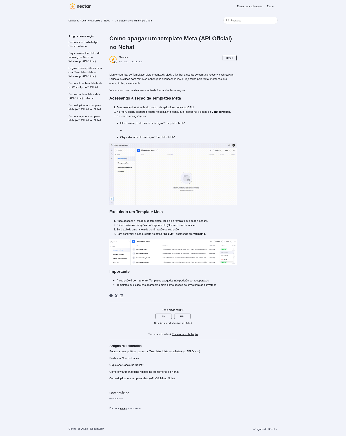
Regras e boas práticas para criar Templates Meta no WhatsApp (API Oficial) (85, 72)
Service (123, 57)
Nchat (107, 20)
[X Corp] (116, 295)
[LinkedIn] (121, 295)
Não (182, 316)
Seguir (229, 57)
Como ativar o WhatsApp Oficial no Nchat (83, 44)
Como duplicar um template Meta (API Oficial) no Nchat (84, 107)
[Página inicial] (80, 6)
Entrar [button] (270, 6)
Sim (163, 316)
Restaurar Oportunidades (124, 358)
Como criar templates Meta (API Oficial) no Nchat (84, 96)
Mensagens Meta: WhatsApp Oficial (133, 20)
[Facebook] (111, 295)
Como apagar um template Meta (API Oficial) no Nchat (84, 118)
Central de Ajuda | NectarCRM (84, 20)
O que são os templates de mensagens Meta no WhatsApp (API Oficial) (84, 57)
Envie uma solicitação (185, 334)
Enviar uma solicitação (250, 6)
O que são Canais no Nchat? (126, 365)
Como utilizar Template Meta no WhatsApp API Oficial (85, 85)
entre (122, 408)
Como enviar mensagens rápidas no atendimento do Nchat (144, 371)
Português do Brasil (263, 428)
